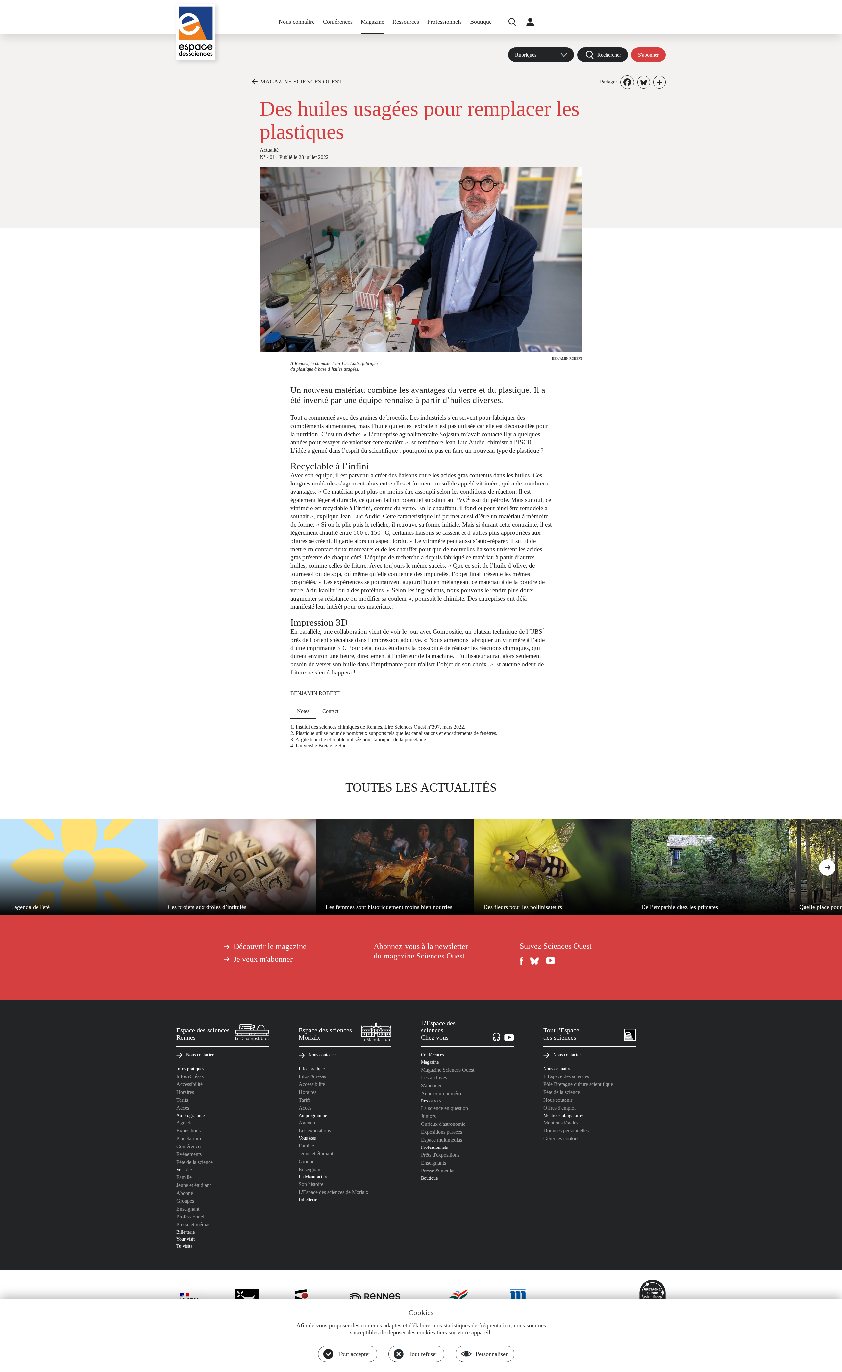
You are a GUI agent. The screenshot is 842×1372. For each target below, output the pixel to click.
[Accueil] (195, 32)
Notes (303, 711)
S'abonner (648, 55)
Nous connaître (297, 21)
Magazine (372, 21)
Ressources (405, 21)
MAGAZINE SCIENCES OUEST (301, 81)
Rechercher (609, 55)
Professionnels (444, 21)
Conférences (338, 21)
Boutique (481, 21)
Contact (330, 711)
